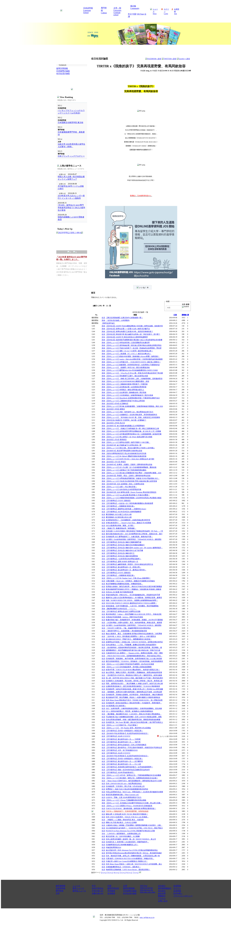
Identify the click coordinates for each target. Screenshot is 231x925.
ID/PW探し (178, 893)
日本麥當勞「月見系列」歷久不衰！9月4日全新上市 (125, 786)
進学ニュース (78, 888)
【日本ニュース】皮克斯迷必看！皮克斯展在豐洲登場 (126, 387)
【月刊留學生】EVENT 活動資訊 (118, 500)
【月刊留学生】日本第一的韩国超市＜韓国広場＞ (124, 731)
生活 (103, 318)
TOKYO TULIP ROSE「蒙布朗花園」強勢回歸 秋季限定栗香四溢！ (131, 808)
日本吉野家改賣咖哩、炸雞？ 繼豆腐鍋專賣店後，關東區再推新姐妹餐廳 (133, 719)
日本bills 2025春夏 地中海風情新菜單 (119, 592)
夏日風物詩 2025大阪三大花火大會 (119, 514)
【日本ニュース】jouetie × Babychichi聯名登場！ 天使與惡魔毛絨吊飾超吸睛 (134, 359)
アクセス (162, 898)
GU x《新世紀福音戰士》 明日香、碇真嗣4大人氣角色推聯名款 (129, 711)
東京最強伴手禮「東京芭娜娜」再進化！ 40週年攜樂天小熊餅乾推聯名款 (133, 697)
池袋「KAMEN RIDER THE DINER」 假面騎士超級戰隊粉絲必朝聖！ (132, 600)
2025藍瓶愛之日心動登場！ (116, 706)
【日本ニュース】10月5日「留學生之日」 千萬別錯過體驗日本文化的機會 (133, 775)
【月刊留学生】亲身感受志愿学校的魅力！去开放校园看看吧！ (129, 767)
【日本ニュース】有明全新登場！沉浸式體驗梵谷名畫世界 (128, 342)
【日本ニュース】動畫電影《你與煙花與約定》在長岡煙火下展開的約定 (133, 365)
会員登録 (177, 886)
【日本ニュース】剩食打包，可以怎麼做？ (122, 725)
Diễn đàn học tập (146, 890)
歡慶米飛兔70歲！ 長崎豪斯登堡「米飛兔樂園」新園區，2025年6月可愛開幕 (134, 620)
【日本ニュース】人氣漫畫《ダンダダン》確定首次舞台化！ (128, 354)
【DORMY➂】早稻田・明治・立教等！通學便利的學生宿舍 (128, 476)
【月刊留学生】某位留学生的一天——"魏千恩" (123, 742)
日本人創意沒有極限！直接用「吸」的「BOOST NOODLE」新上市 (131, 839)
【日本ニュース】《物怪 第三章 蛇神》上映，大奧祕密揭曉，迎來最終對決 (134, 379)
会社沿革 (162, 893)
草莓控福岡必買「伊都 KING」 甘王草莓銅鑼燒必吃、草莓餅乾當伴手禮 (133, 595)
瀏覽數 (184, 315)
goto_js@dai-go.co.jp (147, 917)
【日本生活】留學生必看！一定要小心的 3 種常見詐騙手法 (128, 329)
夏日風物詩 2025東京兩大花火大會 (119, 517)
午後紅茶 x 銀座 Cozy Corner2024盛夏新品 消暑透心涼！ (127, 861)
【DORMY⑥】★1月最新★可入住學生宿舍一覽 (123, 445)
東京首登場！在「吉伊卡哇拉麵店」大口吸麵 (123, 836)
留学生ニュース (79, 891)
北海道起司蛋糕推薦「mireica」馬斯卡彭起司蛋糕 (124, 617)
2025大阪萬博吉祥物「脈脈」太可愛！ (120, 525)
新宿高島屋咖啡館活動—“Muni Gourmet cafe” (122, 795)
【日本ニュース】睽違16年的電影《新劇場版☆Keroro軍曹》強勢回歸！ (133, 356)
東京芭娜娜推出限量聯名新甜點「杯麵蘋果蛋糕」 (124, 584)
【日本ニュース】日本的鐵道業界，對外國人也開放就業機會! (129, 667)
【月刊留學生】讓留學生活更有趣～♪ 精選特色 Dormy (126, 509)
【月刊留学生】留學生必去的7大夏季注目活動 (123, 611)
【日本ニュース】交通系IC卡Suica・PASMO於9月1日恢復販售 (129, 806)
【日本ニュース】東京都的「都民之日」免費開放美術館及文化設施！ (132, 778)
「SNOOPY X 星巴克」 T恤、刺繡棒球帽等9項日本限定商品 (128, 628)
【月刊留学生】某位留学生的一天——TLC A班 (123, 764)
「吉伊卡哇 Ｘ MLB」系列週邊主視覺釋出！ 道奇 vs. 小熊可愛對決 (131, 636)
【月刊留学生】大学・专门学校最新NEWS (122, 750)
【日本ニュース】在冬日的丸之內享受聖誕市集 (123, 489)
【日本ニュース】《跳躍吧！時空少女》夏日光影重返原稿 (128, 367)
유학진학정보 (97, 888)
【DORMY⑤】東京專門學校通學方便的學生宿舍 (124, 451)
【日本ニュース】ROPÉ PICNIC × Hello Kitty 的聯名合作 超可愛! (130, 459)
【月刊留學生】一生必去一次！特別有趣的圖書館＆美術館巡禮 (129, 503)
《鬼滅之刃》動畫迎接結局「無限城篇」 (121, 528)
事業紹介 (162, 896)
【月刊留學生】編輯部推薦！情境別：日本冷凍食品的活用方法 (129, 564)
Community (134, 8)
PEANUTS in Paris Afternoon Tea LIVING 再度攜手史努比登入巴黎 (130, 831)
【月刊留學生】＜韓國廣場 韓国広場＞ (120, 506)
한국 (130, 14)
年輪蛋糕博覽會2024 (113, 847)
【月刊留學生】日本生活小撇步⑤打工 (120, 553)
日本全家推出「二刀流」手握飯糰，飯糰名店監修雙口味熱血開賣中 (131, 645)
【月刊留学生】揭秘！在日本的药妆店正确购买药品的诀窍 (128, 770)
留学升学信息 (113, 888)
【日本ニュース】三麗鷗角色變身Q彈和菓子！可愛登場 (127, 384)
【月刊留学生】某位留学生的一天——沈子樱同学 (124, 761)
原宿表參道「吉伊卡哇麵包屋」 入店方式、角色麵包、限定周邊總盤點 (132, 606)
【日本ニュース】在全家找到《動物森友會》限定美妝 (126, 392)
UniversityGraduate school (117, 12)
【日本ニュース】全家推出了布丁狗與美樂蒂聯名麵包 (126, 470)
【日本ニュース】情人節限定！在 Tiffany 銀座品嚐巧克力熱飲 (129, 437)
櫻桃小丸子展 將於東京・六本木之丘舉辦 (121, 822)
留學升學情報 (129, 888)
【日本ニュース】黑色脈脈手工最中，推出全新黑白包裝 (127, 376)
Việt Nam (140, 14)
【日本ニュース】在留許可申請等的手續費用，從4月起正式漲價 (130, 664)
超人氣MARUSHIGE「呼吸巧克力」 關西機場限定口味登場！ (129, 639)
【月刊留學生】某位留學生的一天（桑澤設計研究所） (126, 570)
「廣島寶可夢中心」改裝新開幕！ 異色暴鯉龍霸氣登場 (126, 631)
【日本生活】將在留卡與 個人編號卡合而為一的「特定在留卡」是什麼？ (133, 334)
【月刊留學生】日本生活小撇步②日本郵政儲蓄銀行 (125, 545)
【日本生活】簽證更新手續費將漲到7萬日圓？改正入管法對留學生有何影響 (134, 340)
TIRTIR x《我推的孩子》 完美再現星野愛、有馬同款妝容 (127, 811)
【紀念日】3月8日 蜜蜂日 (115, 409)
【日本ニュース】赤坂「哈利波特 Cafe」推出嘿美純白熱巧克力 (129, 412)
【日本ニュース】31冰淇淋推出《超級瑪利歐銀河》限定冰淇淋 (129, 395)
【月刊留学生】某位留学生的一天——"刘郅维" (123, 739)
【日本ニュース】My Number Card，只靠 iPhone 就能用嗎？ (128, 578)
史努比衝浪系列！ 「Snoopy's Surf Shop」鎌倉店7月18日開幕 (128, 523)
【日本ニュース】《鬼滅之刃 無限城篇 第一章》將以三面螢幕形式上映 (132, 428)
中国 (134, 14)
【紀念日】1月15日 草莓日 (116, 462)
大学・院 (117, 8)
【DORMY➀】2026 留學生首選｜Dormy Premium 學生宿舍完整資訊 (131, 492)
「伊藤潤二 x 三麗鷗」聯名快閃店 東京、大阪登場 (125, 820)
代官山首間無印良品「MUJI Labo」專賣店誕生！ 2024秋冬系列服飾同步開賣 (134, 792)
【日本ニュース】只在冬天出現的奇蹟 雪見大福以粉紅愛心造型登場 (131, 481)
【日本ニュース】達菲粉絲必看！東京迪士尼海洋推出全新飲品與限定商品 (133, 345)
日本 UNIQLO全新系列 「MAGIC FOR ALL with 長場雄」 (127, 817)
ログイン (177, 888)
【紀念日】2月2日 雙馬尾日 (116, 440)
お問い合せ (163, 901)
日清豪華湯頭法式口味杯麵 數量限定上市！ (122, 845)
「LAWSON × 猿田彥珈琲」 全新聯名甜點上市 (123, 833)
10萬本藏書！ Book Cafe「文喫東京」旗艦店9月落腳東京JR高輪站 (130, 581)
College (104, 13)
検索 (185, 304)
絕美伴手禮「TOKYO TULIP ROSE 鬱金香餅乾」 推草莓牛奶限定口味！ (133, 670)
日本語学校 (88, 8)
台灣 (125, 886)
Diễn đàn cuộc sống (147, 892)
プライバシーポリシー (183, 896)
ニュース (76, 886)
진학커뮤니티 (97, 891)
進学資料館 (60, 886)
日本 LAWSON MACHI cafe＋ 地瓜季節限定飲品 (124, 783)
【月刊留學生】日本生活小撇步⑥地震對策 (122, 556)
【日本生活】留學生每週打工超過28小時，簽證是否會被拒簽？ (129, 331)
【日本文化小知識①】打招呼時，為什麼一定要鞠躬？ (126, 420)
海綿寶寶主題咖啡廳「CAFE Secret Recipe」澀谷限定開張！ (128, 870)
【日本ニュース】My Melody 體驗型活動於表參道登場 (126, 456)
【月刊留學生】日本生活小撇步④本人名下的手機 (124, 550)
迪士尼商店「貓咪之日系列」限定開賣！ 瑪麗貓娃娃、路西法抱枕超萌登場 (134, 672)
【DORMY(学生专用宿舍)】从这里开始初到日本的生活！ (127, 733)
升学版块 (111, 891)
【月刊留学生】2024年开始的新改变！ (120, 772)
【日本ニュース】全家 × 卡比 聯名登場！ (121, 487)
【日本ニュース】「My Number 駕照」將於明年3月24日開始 (128, 728)
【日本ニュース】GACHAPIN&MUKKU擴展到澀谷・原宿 (127, 381)
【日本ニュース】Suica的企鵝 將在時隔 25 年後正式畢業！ (128, 495)
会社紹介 (162, 886)
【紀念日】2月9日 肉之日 (115, 423)
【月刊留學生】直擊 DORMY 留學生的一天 (122, 561)
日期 (175, 315)
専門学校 (59, 891)
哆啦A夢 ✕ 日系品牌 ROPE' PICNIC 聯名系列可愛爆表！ (127, 814)
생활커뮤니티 (97, 893)
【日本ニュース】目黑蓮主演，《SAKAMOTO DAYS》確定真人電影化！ (133, 362)
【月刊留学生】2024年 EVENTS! (118, 736)
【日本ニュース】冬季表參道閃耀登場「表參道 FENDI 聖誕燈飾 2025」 (133, 478)
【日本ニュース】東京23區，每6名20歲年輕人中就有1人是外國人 (130, 448)
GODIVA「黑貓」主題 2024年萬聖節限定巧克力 (123, 797)
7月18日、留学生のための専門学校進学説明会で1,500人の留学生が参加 (71, 207)
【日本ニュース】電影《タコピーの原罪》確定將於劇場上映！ (129, 351)
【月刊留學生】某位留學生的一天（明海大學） (123, 567)
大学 (58, 893)
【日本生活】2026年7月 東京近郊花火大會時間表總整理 (127, 337)
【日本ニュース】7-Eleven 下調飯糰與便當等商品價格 (126, 800)
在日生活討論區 (130, 893)
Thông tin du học (146, 888)
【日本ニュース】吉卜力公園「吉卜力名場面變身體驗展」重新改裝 (131, 467)
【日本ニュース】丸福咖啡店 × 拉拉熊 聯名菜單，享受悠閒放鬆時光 (131, 415)
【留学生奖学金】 (108, 323)
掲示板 (133, 6)
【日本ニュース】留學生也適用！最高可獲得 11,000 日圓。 (128, 442)
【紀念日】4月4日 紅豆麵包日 (117, 403)
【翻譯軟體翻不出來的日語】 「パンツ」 (121, 609)
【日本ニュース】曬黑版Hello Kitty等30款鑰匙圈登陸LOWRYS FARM (132, 370)
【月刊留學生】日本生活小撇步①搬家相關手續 (123, 542)
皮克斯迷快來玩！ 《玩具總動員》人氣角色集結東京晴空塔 (128, 520)
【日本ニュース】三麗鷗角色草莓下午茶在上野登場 (125, 401)
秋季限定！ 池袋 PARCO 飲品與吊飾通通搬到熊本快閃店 (127, 789)
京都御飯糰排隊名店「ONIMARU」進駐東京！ (123, 867)
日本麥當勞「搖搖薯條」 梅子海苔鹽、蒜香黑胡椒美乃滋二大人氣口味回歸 (134, 658)
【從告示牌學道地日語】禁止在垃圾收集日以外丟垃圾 (126, 453)
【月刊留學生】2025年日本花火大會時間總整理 (123, 512)
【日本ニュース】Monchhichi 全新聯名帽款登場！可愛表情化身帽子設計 (133, 398)
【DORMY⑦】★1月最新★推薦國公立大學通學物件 (125, 426)
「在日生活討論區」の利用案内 (117, 320)
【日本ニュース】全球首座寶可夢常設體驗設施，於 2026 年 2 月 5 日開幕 (133, 431)
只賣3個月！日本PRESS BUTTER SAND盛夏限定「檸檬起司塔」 (130, 858)
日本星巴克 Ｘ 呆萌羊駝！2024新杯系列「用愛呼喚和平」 (127, 842)
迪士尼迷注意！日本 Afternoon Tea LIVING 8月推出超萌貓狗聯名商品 (132, 850)
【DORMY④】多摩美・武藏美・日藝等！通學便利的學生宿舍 (129, 464)
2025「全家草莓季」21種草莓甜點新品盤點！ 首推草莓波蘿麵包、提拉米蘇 (134, 708)
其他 (103, 320)
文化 (103, 337)
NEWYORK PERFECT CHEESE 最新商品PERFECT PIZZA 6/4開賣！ (131, 603)
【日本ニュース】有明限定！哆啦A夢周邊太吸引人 (125, 390)
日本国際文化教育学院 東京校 (70, 122)
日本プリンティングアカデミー (71, 156)
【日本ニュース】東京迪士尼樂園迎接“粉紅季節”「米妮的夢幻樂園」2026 (133, 473)
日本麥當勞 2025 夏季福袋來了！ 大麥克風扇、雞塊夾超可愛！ (129, 537)
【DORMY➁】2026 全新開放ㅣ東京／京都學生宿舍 (125, 484)
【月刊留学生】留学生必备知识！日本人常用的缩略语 (126, 745)
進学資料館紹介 (164, 888)
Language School (87, 11)
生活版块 (111, 893)
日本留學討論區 (130, 891)
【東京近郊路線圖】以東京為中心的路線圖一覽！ (124, 318)
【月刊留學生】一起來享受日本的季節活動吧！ (123, 559)
